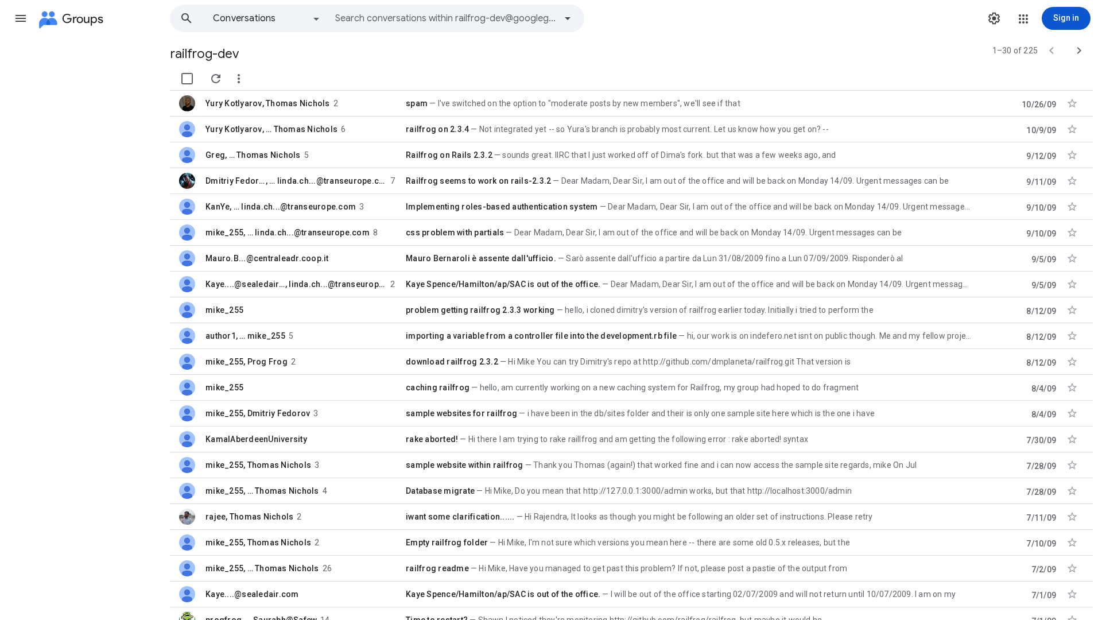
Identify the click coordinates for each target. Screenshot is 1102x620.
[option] (267, 18)
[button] (20, 18)
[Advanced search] (568, 18)
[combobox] (445, 18)
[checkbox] (187, 78)
